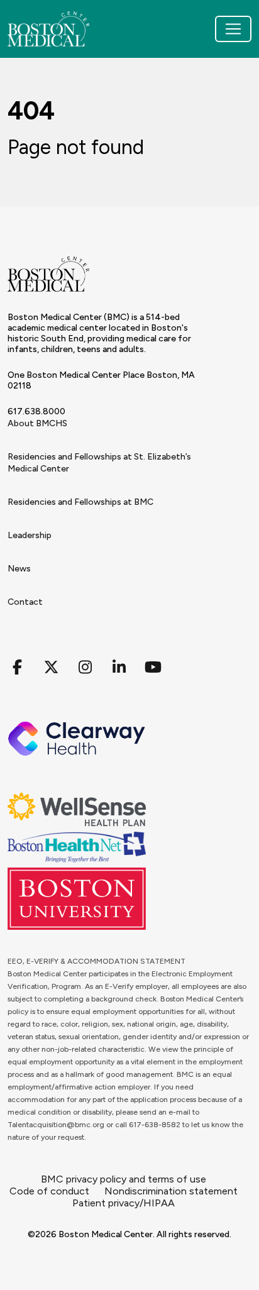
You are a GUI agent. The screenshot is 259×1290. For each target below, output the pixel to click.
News (19, 568)
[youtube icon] (152, 667)
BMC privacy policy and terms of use (123, 1179)
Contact (25, 602)
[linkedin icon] (118, 667)
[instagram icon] (84, 667)
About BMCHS (37, 423)
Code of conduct (49, 1191)
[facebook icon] (17, 667)
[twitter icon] (50, 667)
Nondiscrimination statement (171, 1191)
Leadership (30, 535)
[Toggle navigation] (233, 29)
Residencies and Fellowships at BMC (80, 502)
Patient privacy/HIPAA (123, 1203)
